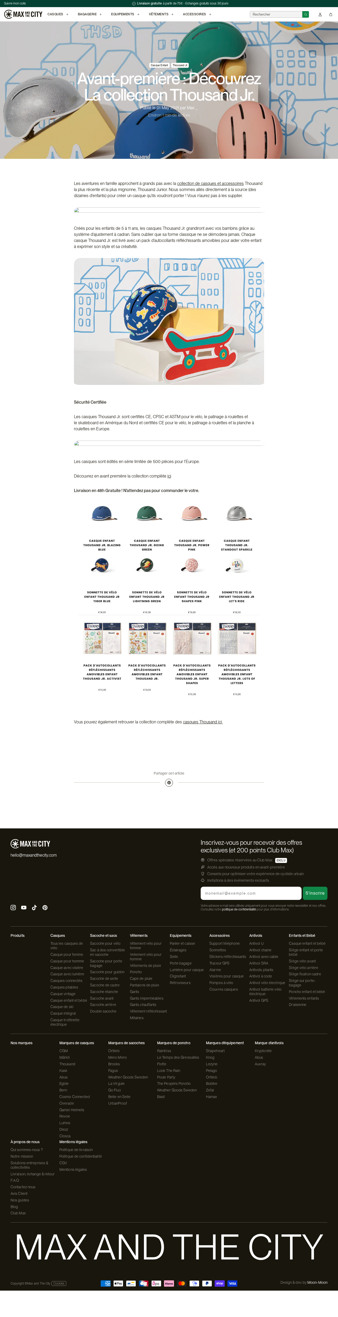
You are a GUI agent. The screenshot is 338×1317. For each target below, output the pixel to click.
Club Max (18, 1213)
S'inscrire (315, 893)
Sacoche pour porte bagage (106, 963)
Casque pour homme (67, 961)
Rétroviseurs (180, 983)
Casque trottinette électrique (65, 1022)
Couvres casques (223, 989)
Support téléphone (224, 943)
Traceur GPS (219, 963)
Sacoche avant (102, 998)
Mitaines (137, 1018)
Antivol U (256, 943)
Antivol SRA (258, 963)
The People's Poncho (174, 1083)
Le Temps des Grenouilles (178, 1057)
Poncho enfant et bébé (307, 992)
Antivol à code (260, 976)
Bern (63, 1090)
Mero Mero (117, 1057)
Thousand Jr (180, 65)
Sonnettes (217, 950)
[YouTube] (23, 908)
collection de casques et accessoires (210, 183)
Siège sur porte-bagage (302, 983)
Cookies (58, 1283)
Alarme (215, 970)
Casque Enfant (159, 65)
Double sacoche (103, 1011)
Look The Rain (168, 1070)
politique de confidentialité (239, 909)
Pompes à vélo (221, 983)
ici (169, 476)
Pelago (211, 1070)
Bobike (212, 1083)
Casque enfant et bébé (68, 1000)
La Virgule (116, 1083)
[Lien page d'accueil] (23, 14)
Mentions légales (73, 1169)
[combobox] (276, 14)
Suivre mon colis (15, 3)
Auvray (260, 1064)
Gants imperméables (146, 998)
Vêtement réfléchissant (148, 1011)
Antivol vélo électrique (267, 983)
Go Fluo (114, 1090)
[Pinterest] (169, 783)
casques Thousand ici (203, 721)
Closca (65, 1136)
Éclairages (178, 950)
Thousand (67, 1064)
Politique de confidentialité (80, 1156)
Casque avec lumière (67, 974)
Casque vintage (63, 994)
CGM (63, 1051)
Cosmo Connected (74, 1097)
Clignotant (178, 976)
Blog (14, 1207)
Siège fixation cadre (305, 974)
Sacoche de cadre (105, 985)
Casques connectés (66, 981)
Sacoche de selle (104, 978)
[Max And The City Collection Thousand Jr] (169, 606)
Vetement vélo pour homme (146, 956)
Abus (63, 1077)
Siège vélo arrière (303, 968)
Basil (161, 1097)
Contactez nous (23, 1187)
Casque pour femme (66, 954)
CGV (63, 1163)
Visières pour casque (226, 976)
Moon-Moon (317, 1282)
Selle (174, 957)
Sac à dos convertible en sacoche (107, 952)
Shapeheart (215, 1051)
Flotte (162, 1064)
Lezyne (212, 1064)
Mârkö (64, 1057)
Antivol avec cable (264, 957)
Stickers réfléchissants (227, 957)
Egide (64, 1083)
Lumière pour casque (187, 970)
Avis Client (19, 1193)
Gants (134, 992)
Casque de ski (61, 1007)
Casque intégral (63, 1013)
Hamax (211, 1097)
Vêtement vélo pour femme (146, 945)
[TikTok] (34, 908)
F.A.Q (15, 1180)
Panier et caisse (182, 943)
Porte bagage (181, 963)
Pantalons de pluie (144, 985)
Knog (210, 1057)
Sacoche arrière (103, 1005)
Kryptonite (263, 1051)
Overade (66, 1103)
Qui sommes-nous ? (27, 1150)
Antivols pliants (261, 970)
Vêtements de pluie (145, 965)
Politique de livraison (76, 1150)
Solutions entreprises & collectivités (29, 1165)
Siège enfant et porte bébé (306, 952)
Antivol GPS (258, 1000)
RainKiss (164, 1051)
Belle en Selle (119, 1097)
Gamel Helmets (71, 1110)
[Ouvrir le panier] (330, 14)
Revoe (64, 1116)
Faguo (113, 1070)
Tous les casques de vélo (66, 945)
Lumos (65, 1123)
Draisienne (297, 1005)
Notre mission (22, 1156)
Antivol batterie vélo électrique (265, 991)
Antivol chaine (260, 950)
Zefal (210, 1090)
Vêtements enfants (304, 998)
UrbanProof (117, 1103)
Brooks (114, 1064)
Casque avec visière (66, 968)
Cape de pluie (141, 978)
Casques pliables (64, 987)
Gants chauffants (143, 1005)
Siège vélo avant (302, 961)
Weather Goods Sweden (128, 1077)
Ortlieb (114, 1051)
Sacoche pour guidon (107, 972)
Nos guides (20, 1200)
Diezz (63, 1129)
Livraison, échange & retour (33, 1174)
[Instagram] (13, 908)
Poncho (136, 972)
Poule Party (166, 1077)
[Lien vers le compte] (320, 14)
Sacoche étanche (104, 992)
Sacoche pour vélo (105, 943)
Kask (63, 1070)
